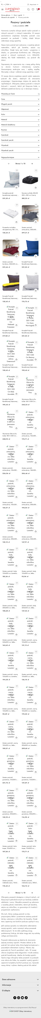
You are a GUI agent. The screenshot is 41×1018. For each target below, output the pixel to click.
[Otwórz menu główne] (2, 9)
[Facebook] (14, 997)
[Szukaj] (39, 94)
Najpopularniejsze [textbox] (7, 157)
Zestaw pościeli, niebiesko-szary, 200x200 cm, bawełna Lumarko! (30, 882)
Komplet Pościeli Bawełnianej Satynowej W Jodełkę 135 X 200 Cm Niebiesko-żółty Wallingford (11, 297)
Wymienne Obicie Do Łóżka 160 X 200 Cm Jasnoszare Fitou (29, 400)
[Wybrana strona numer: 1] (20, 163)
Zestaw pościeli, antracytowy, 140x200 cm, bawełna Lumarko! (29, 469)
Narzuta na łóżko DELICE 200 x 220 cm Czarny (30, 194)
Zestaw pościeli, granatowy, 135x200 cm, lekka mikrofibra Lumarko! (30, 778)
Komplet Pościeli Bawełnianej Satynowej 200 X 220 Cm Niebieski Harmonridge (30, 263)
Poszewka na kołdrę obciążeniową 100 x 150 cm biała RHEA (10, 228)
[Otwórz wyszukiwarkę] (28, 9)
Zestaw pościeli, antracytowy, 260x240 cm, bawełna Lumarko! (29, 228)
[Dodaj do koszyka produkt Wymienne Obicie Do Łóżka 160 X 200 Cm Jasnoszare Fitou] (36, 394)
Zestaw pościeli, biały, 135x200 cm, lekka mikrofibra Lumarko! (29, 572)
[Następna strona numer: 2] (32, 163)
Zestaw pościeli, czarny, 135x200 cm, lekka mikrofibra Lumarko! (29, 675)
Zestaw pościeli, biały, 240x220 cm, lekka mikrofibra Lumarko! (10, 641)
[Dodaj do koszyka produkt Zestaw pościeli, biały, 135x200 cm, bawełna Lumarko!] (16, 566)
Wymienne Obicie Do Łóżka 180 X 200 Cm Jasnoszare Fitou (10, 435)
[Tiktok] (26, 997)
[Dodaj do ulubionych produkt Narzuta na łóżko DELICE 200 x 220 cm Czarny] (36, 170)
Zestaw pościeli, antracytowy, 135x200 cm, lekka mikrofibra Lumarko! (10, 469)
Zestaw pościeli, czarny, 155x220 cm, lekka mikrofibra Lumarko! (10, 744)
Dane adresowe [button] (8, 979)
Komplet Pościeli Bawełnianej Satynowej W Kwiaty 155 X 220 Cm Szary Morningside (30, 297)
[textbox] (17, 99)
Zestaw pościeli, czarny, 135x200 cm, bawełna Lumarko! (29, 641)
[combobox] (20, 99)
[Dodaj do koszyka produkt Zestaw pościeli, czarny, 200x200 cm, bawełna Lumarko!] (36, 737)
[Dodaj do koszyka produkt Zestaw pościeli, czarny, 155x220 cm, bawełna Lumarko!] (36, 703)
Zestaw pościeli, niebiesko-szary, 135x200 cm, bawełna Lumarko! (11, 882)
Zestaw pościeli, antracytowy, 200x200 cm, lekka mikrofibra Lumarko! (10, 538)
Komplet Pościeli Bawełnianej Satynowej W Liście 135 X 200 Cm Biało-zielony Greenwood (11, 366)
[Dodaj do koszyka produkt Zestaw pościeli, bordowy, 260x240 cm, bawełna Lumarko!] (16, 256)
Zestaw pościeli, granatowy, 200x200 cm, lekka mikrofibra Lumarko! (11, 813)
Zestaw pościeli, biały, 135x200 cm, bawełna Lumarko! (10, 572)
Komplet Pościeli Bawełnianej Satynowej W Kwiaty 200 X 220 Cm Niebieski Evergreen (11, 331)
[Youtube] (22, 997)
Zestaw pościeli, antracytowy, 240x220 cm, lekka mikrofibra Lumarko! (29, 538)
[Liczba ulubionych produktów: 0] (33, 9)
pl (2, 4)
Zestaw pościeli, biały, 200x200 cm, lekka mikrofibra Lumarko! (10, 607)
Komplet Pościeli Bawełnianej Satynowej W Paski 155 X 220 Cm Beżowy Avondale (29, 366)
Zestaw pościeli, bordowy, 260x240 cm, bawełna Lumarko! (10, 263)
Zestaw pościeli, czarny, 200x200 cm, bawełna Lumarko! (29, 744)
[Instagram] (18, 997)
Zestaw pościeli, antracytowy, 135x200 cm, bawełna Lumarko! (29, 435)
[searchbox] (20, 104)
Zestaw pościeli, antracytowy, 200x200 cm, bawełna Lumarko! (29, 503)
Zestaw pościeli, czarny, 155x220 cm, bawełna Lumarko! (29, 710)
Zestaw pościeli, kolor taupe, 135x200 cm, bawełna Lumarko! (10, 847)
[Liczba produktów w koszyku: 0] (37, 9)
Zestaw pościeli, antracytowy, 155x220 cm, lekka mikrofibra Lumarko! (10, 503)
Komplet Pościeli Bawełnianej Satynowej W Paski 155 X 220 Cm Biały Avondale (10, 400)
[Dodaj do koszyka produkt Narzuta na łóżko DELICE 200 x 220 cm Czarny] (36, 187)
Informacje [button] (6, 985)
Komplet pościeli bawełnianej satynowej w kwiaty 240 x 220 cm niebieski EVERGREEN (11, 194)
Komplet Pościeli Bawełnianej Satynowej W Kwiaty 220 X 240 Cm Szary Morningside (30, 331)
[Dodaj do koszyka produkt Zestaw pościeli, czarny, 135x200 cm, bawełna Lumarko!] (36, 634)
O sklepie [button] (6, 990)
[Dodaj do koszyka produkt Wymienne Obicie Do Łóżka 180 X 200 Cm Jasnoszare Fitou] (16, 428)
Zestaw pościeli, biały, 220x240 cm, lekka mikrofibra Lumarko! (29, 607)
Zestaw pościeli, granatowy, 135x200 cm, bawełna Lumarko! (11, 778)
